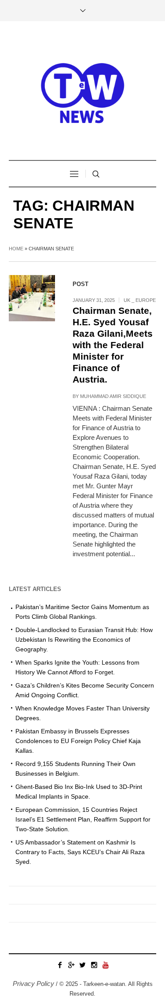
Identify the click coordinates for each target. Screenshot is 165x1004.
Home (16, 248)
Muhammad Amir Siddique (113, 396)
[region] (82, 924)
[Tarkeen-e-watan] (83, 92)
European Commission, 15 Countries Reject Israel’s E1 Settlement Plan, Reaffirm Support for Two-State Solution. (82, 819)
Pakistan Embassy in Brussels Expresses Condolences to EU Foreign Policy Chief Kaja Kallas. (78, 741)
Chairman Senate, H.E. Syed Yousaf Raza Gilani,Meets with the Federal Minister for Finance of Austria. (113, 344)
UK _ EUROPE (140, 300)
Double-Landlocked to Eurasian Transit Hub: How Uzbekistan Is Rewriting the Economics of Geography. (84, 639)
